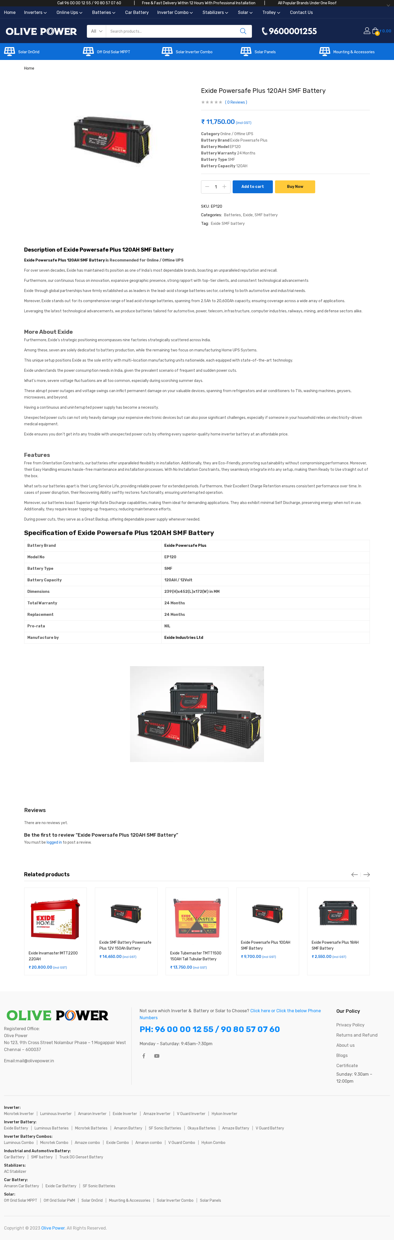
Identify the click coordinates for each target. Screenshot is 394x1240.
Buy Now (295, 186)
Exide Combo (117, 1142)
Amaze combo (87, 1142)
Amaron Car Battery (21, 1186)
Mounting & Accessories (354, 52)
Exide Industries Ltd (183, 637)
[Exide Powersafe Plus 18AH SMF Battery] (338, 913)
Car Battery (137, 12)
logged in (54, 842)
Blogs (342, 1055)
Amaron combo (148, 1142)
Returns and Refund (357, 1035)
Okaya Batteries (202, 1128)
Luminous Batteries (52, 1128)
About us (345, 1045)
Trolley (269, 12)
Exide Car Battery (61, 1186)
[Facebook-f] (144, 1055)
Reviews (236, 102)
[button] (96, 31)
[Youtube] (156, 1055)
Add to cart (252, 186)
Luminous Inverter (56, 1114)
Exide (248, 215)
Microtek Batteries (91, 1128)
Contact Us (301, 12)
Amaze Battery (235, 1128)
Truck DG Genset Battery (81, 1157)
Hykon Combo (213, 1142)
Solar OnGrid (28, 52)
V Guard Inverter (191, 1114)
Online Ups (68, 12)
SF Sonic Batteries (165, 1128)
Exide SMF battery (228, 223)
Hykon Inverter (224, 1114)
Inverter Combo (173, 12)
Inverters (33, 12)
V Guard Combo (181, 1142)
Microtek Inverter (19, 1114)
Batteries (102, 12)
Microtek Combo (54, 1142)
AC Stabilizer (15, 1171)
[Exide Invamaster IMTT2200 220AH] (55, 919)
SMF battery (266, 215)
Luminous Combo (19, 1142)
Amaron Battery (128, 1128)
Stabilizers (214, 12)
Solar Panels (265, 52)
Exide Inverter (125, 1114)
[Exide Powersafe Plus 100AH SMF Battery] (268, 913)
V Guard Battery (270, 1128)
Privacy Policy (350, 1024)
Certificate (347, 1065)
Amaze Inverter (156, 1114)
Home (10, 12)
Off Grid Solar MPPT (113, 52)
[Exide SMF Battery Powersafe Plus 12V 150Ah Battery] (126, 913)
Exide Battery (16, 1128)
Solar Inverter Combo (194, 52)
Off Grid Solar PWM (59, 1200)
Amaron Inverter (92, 1114)
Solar (243, 12)
